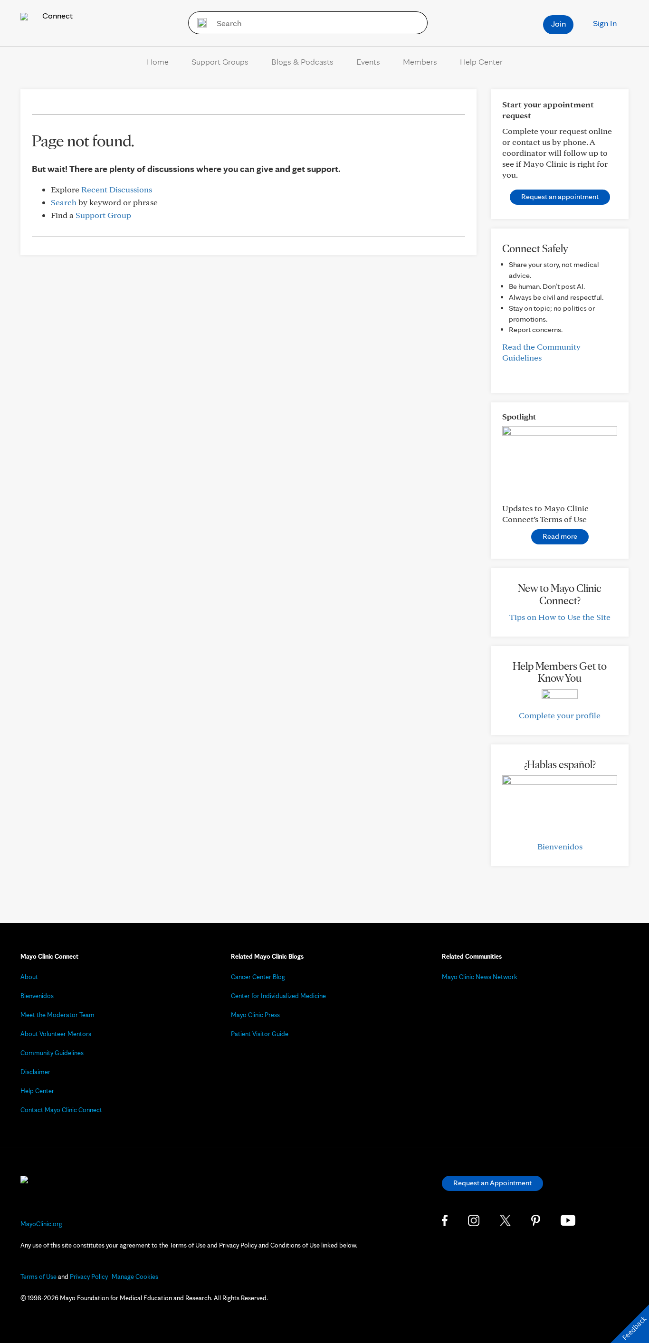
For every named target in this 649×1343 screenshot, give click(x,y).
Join (558, 24)
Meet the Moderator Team (57, 1015)
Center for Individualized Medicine (278, 996)
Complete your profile (560, 715)
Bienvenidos (559, 846)
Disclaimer (35, 1072)
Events (368, 62)
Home (158, 62)
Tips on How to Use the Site (560, 617)
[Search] (199, 22)
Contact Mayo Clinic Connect (61, 1110)
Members (420, 62)
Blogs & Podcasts (302, 62)
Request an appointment (560, 196)
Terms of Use (38, 1276)
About (29, 977)
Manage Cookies (135, 1276)
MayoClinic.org (41, 1224)
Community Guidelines (52, 1053)
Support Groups (219, 62)
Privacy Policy (89, 1276)
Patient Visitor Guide (259, 1034)
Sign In (605, 23)
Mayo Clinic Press (255, 1015)
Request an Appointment (492, 1182)
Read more (560, 536)
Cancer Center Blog (258, 977)
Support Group (103, 215)
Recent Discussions (116, 189)
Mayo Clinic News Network (479, 977)
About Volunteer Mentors (55, 1034)
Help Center (481, 62)
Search (63, 202)
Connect (56, 15)
